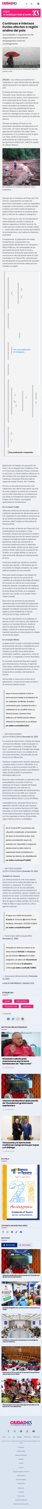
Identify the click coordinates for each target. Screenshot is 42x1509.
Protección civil (11, 1006)
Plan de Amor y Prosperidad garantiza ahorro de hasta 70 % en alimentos (21, 1405)
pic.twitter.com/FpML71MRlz (24, 968)
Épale (19, 1437)
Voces (21, 1463)
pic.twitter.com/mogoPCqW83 (18, 860)
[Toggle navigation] (37, 3)
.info (4, 1437)
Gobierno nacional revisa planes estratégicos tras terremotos (20, 1341)
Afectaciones (21, 1001)
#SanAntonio (31, 960)
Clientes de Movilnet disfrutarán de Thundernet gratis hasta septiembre (20, 1103)
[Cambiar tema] (26, 3)
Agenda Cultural (21, 1500)
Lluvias (7, 1001)
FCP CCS (27, 1437)
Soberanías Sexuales (21, 1504)
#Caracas (31, 952)
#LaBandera (27, 964)
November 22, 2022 (30, 737)
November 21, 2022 (10, 939)
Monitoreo (27, 1006)
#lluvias (21, 956)
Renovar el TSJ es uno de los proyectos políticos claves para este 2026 (21, 1373)
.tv (9, 1437)
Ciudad (21, 1492)
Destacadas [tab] (10, 1245)
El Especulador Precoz (21, 1472)
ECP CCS (36, 1437)
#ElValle (20, 952)
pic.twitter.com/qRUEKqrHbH (18, 928)
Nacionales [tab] (26, 1245)
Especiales (21, 1475)
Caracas (21, 1447)
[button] (21, 1192)
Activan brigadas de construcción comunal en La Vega (21, 1308)
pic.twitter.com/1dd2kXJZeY (17, 726)
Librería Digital (21, 1480)
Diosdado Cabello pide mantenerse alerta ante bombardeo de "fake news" (17, 1061)
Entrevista (21, 1496)
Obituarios (21, 1483)
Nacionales (21, 1451)
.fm (13, 1437)
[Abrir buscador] (31, 3)
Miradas (21, 1488)
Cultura (21, 1459)
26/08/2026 (9, 1067)
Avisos (21, 1468)
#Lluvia (9, 919)
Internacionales (21, 1455)
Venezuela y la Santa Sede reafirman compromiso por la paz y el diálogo (20, 1145)
